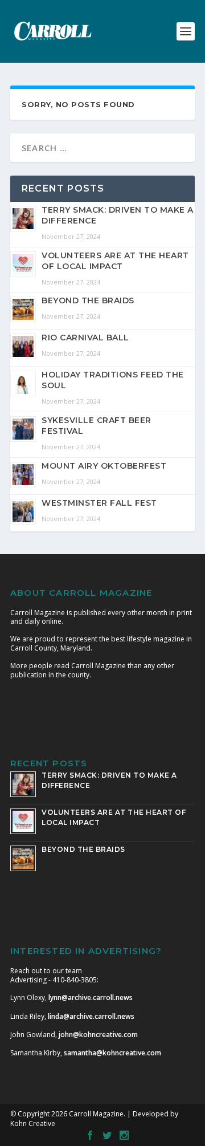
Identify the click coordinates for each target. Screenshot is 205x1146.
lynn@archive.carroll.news (90, 997)
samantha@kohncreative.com (112, 1053)
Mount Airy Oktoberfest (104, 466)
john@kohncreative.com (98, 1034)
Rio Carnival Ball (85, 337)
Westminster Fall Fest (99, 503)
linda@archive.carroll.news (91, 1016)
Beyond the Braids (88, 300)
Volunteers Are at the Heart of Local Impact (115, 260)
